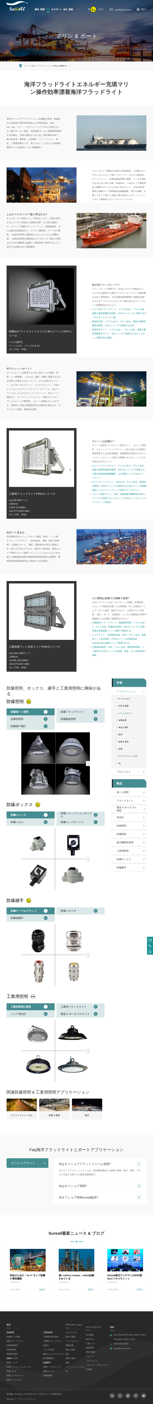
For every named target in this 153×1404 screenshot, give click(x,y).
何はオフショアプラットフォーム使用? (85, 1164)
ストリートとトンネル (22, 1115)
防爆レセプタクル (14, 1380)
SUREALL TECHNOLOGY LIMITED (30, 1394)
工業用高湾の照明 (21, 1006)
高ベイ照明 (123, 792)
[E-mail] (150, 940)
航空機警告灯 (49, 1358)
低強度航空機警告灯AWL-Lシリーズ (30, 493)
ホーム (27, 66)
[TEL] (150, 946)
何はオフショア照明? (73, 1186)
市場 (48, 9)
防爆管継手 (17, 918)
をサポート (56, 9)
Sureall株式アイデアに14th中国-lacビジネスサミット (125, 1277)
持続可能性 (90, 1352)
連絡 (71, 9)
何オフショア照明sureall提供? (78, 1197)
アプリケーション (44, 66)
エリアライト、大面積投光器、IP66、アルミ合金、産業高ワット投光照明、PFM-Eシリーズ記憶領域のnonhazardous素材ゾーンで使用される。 (119, 639)
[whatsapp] (150, 952)
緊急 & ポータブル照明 (126, 809)
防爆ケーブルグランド (24, 910)
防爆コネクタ (68, 910)
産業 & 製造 (54, 1115)
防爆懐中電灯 (18, 726)
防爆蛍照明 (17, 719)
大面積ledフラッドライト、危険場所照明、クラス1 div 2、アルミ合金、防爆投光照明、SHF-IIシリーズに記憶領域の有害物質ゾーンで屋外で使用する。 (118, 626)
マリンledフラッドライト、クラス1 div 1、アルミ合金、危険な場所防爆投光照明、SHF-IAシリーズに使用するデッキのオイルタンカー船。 (119, 313)
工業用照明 (17, 996)
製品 (37, 9)
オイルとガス (124, 699)
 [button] (88, 763)
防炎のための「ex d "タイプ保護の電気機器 (27, 1277)
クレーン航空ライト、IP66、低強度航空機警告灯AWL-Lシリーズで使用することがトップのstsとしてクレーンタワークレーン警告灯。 (119, 498)
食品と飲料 (123, 727)
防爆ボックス (20, 804)
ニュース (89, 1356)
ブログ (101, 9)
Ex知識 (89, 1369)
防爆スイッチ (18, 815)
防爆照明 (15, 701)
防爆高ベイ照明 (20, 711)
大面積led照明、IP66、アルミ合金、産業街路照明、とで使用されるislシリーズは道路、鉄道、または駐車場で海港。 (119, 651)
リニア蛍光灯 (18, 1013)
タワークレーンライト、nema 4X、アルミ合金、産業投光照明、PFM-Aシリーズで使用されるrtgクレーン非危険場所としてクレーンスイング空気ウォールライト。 (119, 486)
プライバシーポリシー (27, 1399)
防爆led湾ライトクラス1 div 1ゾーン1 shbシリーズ (39, 331)
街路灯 (46, 1345)
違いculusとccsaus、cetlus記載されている (76, 1277)
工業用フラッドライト (74, 1006)
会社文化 (89, 1339)
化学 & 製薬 (124, 706)
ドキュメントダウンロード (97, 1365)
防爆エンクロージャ (72, 822)
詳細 (42, 1289)
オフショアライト (23, 1163)
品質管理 (89, 1348)
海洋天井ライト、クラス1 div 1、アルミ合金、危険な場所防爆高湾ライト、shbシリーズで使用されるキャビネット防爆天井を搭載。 (119, 333)
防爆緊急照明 (68, 719)
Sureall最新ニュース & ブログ (76, 1233)
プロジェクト (124, 771)
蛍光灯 (120, 817)
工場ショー (90, 1343)
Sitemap (10, 1399)
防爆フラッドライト (72, 711)
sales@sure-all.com (123, 10)
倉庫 (121, 749)
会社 (65, 9)
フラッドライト (125, 800)
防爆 (42, 9)
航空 (87, 1115)
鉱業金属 (122, 720)
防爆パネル (17, 822)
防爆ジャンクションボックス (76, 815)
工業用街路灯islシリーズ (23, 646)
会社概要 (89, 1335)
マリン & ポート (60, 66)
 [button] (23, 763)
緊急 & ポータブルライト (75, 1013)
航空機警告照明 (125, 842)
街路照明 (121, 825)
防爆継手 (15, 900)
